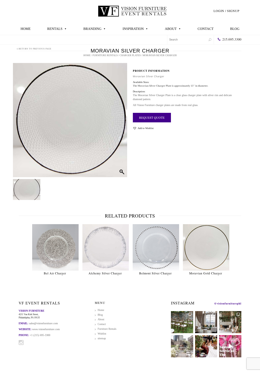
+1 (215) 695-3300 (40, 335)
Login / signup (226, 11)
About (171, 29)
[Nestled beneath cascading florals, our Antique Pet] (230, 322)
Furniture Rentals (105, 55)
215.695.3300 (231, 39)
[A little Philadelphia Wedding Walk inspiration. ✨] (182, 346)
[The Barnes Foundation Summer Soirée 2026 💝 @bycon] (230, 346)
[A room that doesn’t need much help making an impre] (206, 322)
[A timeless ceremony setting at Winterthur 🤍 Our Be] (182, 322)
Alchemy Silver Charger (105, 273)
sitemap (102, 338)
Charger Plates (130, 55)
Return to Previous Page (35, 48)
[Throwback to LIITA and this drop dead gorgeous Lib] (206, 346)
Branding (92, 29)
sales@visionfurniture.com (43, 323)
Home (26, 29)
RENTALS (54, 29)
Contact (206, 29)
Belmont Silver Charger (155, 273)
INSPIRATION (133, 29)
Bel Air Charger (55, 273)
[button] (143, 129)
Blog (234, 29)
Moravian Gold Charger (205, 273)
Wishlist (102, 333)
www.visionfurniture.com (46, 329)
